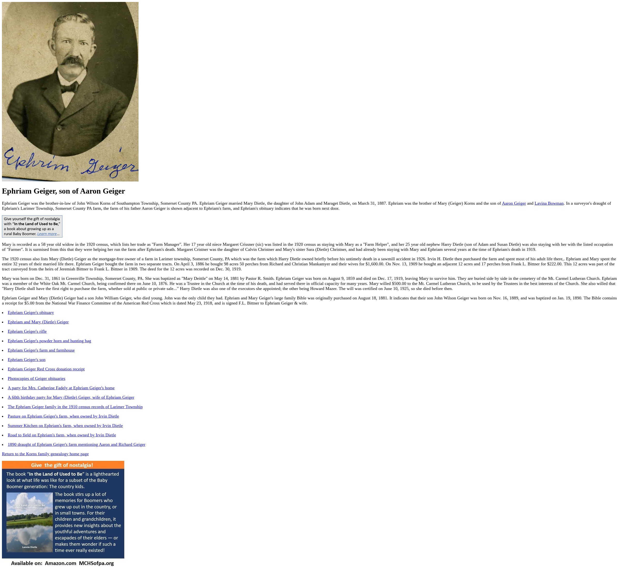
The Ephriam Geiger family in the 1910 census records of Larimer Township (75, 406)
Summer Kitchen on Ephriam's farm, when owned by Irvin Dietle (65, 425)
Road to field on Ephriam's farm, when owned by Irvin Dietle (62, 435)
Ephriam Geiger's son (26, 359)
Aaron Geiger (514, 203)
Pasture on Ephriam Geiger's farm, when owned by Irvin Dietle (63, 416)
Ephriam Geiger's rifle (27, 331)
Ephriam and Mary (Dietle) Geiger (38, 321)
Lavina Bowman (549, 203)
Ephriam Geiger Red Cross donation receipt (46, 369)
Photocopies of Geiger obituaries (36, 378)
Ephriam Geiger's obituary (31, 312)
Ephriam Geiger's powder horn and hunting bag (49, 340)
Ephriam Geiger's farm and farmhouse (41, 350)
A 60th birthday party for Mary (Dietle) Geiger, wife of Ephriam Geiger (71, 397)
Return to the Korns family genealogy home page (45, 453)
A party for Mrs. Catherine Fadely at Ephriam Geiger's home (61, 387)
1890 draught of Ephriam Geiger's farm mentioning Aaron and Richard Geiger (76, 444)
